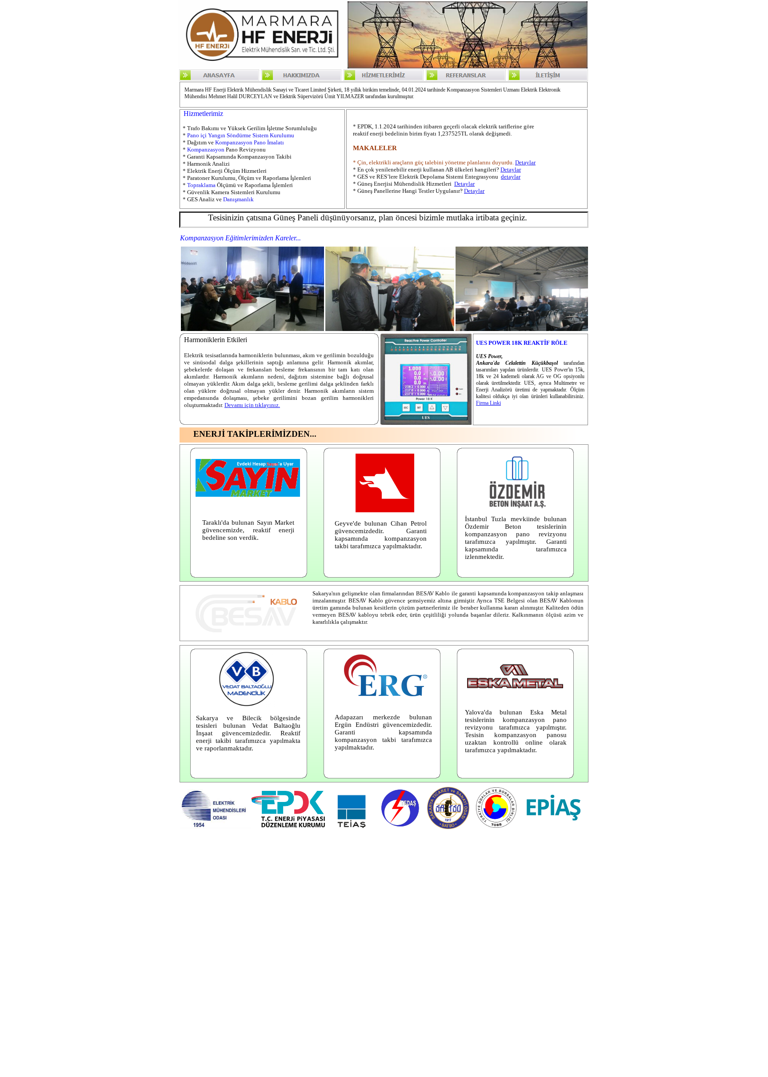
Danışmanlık (238, 199)
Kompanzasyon (205, 149)
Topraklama (201, 185)
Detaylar (525, 162)
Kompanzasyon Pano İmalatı (249, 142)
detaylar (510, 176)
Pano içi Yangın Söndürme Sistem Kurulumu (240, 135)
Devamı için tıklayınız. (252, 405)
